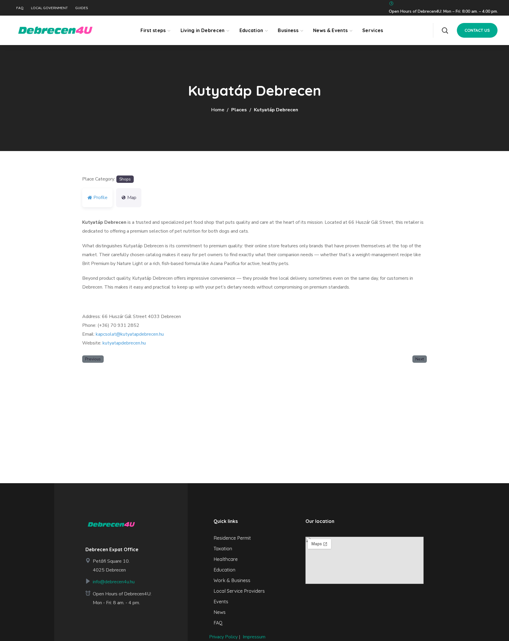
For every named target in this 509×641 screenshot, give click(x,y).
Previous (93, 359)
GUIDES (81, 8)
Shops (125, 179)
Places (239, 110)
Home (217, 110)
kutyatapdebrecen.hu (124, 343)
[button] (445, 30)
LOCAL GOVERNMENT (49, 8)
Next (419, 359)
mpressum (254, 637)
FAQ (20, 8)
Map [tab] (131, 197)
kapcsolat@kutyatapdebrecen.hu (130, 334)
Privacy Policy (223, 637)
